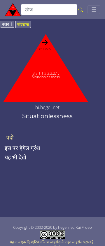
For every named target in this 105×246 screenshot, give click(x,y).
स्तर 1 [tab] (7, 24)
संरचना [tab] (23, 25)
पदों (10, 137)
